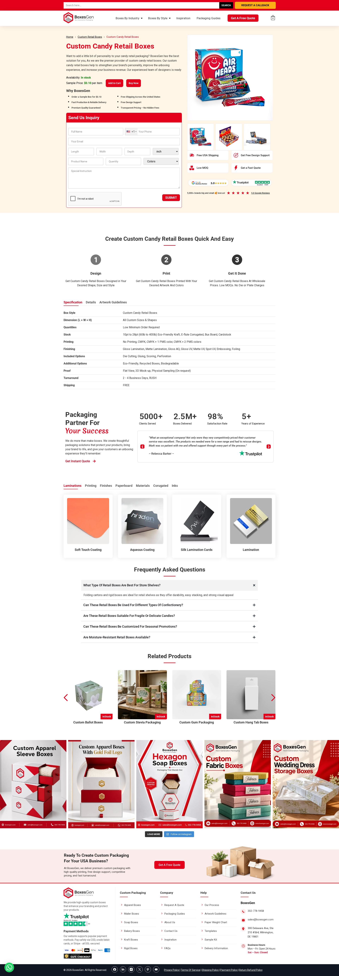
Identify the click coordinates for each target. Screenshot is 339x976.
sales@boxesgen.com (260, 919)
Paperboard (123, 485)
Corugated (160, 485)
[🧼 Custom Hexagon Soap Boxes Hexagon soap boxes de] (169, 784)
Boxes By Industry (127, 18)
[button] (273, 698)
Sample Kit (211, 939)
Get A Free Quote (243, 18)
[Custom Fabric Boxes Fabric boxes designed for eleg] (237, 784)
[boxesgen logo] (79, 897)
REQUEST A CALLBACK (255, 5)
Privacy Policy (172, 970)
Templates (211, 931)
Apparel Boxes (132, 905)
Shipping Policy (210, 970)
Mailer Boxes (131, 913)
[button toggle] (9, 968)
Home (69, 36)
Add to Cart (114, 83)
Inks (175, 485)
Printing (90, 485)
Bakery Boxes (132, 931)
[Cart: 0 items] (272, 17)
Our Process (212, 905)
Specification (73, 302)
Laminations (72, 485)
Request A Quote (174, 905)
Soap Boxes (131, 922)
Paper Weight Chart (216, 922)
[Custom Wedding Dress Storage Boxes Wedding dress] (306, 784)
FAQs (167, 948)
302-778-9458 (256, 910)
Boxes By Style (157, 18)
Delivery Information (216, 948)
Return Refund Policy (251, 970)
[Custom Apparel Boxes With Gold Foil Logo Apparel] (101, 784)
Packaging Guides (209, 18)
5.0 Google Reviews (260, 193)
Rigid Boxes (131, 948)
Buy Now (133, 83)
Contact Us (170, 931)
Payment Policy (229, 970)
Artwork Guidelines (113, 302)
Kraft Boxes (131, 939)
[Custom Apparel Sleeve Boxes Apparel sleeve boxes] (33, 784)
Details (91, 302)
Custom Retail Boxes (90, 36)
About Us (169, 922)
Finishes (106, 485)
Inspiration (183, 18)
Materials (143, 485)
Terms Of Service (190, 970)
